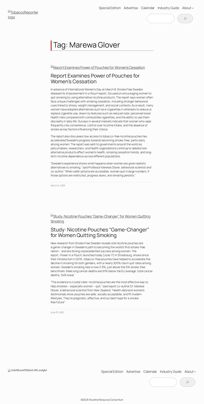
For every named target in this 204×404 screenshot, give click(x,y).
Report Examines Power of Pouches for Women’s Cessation (95, 78)
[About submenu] (193, 8)
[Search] (185, 18)
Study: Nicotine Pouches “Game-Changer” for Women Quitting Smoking (100, 232)
